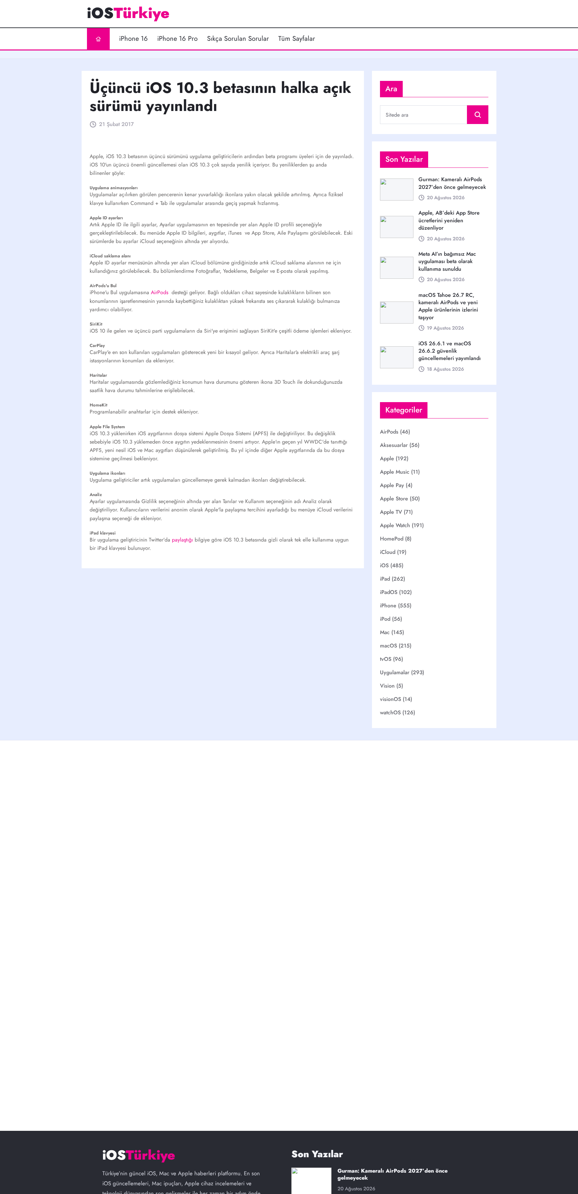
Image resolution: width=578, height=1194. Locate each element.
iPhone (388, 605)
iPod (385, 619)
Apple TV (391, 512)
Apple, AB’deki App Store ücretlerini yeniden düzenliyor (449, 220)
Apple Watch (395, 525)
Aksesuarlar (394, 445)
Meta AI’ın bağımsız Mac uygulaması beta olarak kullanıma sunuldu (447, 261)
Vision (387, 686)
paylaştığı (183, 540)
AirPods (160, 292)
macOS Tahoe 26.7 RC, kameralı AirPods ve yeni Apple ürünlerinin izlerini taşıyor (448, 306)
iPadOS (388, 592)
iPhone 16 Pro (177, 38)
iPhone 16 (133, 38)
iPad (385, 579)
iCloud (387, 552)
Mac (385, 632)
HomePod (391, 539)
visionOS (390, 699)
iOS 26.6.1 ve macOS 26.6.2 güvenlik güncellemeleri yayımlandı (449, 351)
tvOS (385, 659)
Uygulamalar (394, 672)
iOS (384, 565)
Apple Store (394, 498)
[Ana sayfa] (98, 38)
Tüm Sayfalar (296, 38)
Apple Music (394, 472)
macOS (388, 645)
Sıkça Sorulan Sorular (238, 38)
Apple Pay (392, 485)
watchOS (390, 712)
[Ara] (477, 114)
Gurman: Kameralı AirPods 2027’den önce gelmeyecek (452, 183)
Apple (387, 458)
